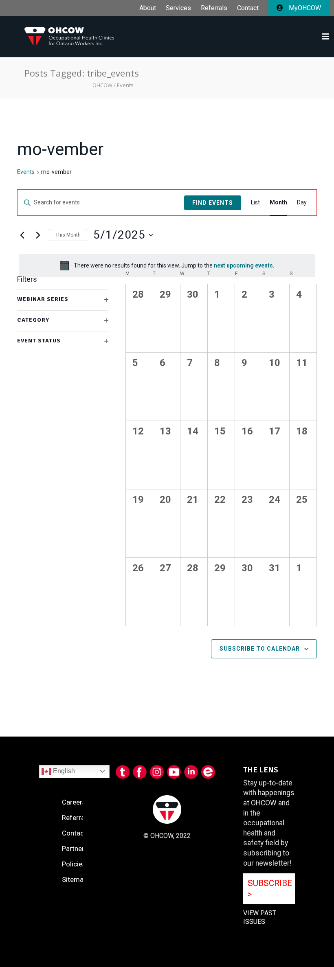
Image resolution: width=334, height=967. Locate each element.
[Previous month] (22, 235)
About (147, 8)
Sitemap (74, 879)
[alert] (167, 265)
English (63, 770)
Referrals (214, 8)
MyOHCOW (304, 8)
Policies (74, 864)
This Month (68, 235)
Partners (75, 848)
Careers (74, 802)
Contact (248, 8)
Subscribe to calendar (260, 648)
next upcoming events (243, 265)
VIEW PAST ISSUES (259, 917)
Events (26, 172)
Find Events (212, 203)
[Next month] (38, 235)
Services (178, 8)
